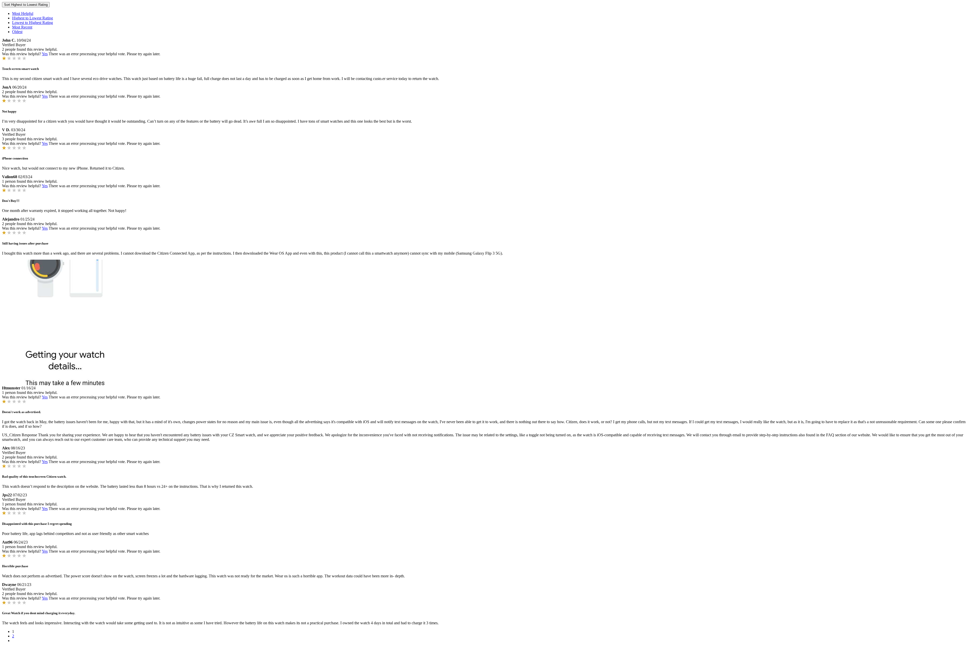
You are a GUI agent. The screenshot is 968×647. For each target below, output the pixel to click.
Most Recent (22, 27)
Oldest (17, 32)
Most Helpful (22, 13)
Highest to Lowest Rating (32, 18)
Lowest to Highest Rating (32, 22)
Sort (26, 5)
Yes (45, 54)
